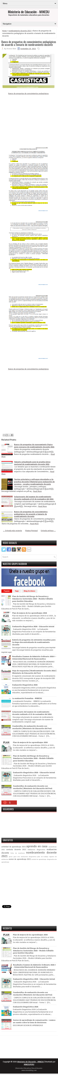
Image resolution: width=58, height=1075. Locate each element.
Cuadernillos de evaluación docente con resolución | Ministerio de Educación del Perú (32, 727)
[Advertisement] (28, 119)
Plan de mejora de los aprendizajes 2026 (29, 613)
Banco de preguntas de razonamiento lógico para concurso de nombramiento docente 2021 (34, 445)
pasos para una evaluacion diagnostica (22, 857)
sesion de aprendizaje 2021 (20, 859)
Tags (17, 591)
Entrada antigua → (48, 531)
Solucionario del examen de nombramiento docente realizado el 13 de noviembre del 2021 (33, 498)
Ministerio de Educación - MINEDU (28, 11)
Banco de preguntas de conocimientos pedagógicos (28, 93)
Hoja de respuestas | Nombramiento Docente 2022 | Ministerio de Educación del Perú (34, 672)
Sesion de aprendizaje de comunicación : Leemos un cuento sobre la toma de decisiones (34, 1021)
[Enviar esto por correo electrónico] (4, 435)
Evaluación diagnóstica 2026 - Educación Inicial (33, 626)
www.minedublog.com (29, 1070)
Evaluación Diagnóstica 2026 (24, 685)
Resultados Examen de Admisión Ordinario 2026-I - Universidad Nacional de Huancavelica (34, 657)
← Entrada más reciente (12, 531)
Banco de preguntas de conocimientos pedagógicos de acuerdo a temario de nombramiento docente (28, 43)
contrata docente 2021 (16, 849)
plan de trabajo (42, 857)
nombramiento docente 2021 (20, 31)
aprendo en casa (36, 846)
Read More (37, 491)
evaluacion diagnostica (36, 850)
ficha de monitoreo (18, 853)
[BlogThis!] (6, 435)
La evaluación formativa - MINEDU (27, 698)
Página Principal (31, 531)
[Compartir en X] (9, 435)
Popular (7, 591)
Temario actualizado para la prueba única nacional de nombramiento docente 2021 (32, 463)
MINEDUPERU (29, 1064)
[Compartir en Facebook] (12, 435)
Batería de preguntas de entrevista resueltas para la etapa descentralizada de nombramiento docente (33, 642)
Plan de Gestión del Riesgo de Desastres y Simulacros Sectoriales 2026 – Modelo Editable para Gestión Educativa (32, 598)
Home (4, 31)
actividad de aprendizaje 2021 (13, 847)
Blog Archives (29, 591)
